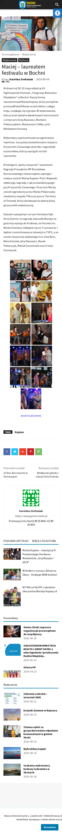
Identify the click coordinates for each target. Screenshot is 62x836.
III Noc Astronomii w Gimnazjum (15, 474)
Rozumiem (50, 827)
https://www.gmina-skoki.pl (31, 516)
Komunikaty (10, 618)
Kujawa (19, 432)
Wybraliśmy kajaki (34, 749)
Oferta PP (29, 667)
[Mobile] (1, 2)
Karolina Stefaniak (21, 79)
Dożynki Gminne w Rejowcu (40, 710)
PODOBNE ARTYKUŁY (16, 541)
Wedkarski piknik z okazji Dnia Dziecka (47, 474)
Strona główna (10, 54)
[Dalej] (11, 604)
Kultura (23, 60)
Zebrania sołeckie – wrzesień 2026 (35, 695)
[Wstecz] (5, 604)
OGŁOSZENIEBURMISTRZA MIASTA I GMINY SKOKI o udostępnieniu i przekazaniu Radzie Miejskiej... (40, 651)
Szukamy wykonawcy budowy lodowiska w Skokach (36, 769)
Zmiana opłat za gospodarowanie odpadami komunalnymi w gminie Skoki (40, 732)
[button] (57, 13)
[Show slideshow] (31, 415)
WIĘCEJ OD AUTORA (44, 541)
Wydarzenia (29, 54)
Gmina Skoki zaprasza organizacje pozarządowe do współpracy (39, 630)
